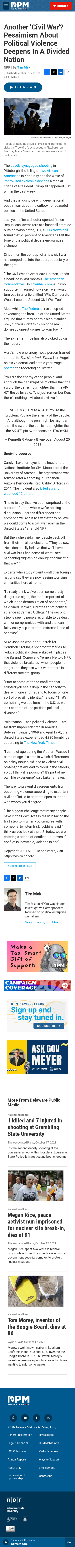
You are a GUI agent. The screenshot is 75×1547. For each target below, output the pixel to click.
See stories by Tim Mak (41, 922)
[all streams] (70, 1542)
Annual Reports (17, 1459)
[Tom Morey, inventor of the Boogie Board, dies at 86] (35, 1291)
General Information (20, 1434)
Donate (62, 5)
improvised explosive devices (26, 181)
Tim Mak (23, 67)
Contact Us (45, 1476)
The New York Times (40, 743)
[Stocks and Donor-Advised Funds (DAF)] (37, 956)
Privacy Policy (49, 1427)
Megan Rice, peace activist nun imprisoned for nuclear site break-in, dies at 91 (36, 1224)
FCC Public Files (17, 1451)
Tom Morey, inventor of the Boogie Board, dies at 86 (37, 1327)
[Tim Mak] (12, 899)
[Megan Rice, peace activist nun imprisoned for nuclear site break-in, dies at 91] (35, 1185)
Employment (47, 1467)
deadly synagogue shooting (32, 165)
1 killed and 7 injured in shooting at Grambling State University (35, 1127)
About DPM (15, 1467)
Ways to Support (49, 1459)
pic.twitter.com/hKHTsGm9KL (46, 431)
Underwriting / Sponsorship (16, 1477)
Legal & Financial (18, 1443)
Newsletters (46, 1434)
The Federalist (32, 309)
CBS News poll (56, 230)
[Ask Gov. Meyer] (37, 1057)
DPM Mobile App (49, 1443)
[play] (5, 1542)
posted (9, 368)
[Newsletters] (37, 1015)
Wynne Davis (15, 1342)
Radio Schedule (48, 1451)
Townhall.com (41, 284)
